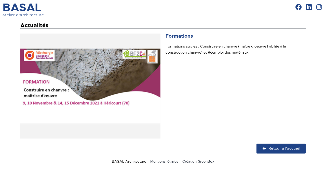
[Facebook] (298, 7)
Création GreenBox (198, 161)
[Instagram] (319, 7)
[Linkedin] (308, 7)
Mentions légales (164, 161)
